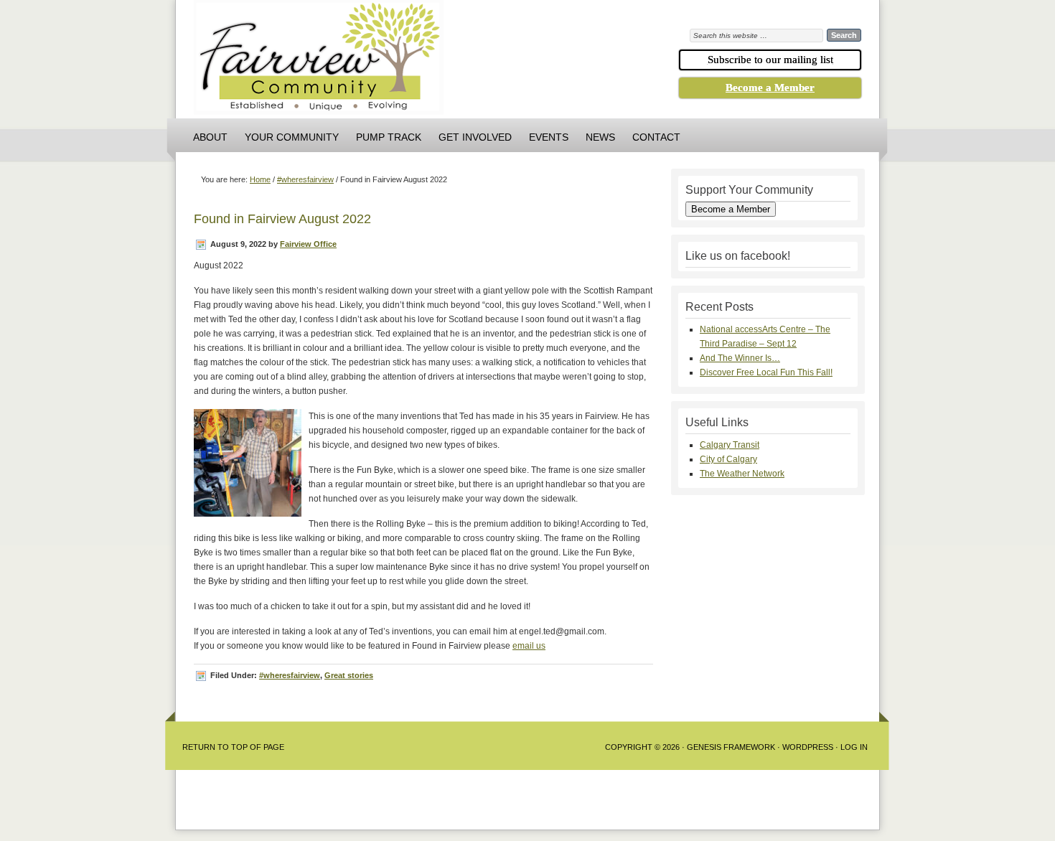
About (210, 137)
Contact (656, 137)
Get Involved (475, 137)
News (600, 137)
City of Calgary (728, 459)
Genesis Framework (731, 747)
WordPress (807, 747)
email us (528, 646)
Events (548, 137)
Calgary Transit (729, 445)
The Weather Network (742, 474)
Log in (854, 747)
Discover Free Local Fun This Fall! (766, 372)
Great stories (348, 675)
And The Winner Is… (740, 358)
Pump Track (388, 137)
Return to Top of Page (233, 747)
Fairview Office (308, 244)
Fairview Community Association (398, 61)
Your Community (292, 137)
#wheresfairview (289, 675)
